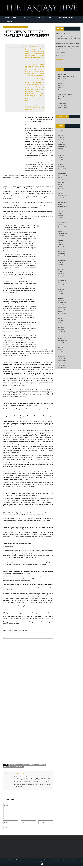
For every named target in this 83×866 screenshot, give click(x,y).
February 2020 (62, 302)
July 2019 (60, 318)
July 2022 (60, 238)
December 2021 (62, 253)
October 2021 (61, 258)
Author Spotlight (8, 27)
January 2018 (61, 358)
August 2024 (61, 182)
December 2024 (62, 173)
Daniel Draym (32, 764)
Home (7, 17)
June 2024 (61, 186)
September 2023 (62, 206)
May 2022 (60, 242)
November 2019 (62, 309)
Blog (14, 27)
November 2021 (62, 255)
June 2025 (60, 160)
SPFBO (60, 98)
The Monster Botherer (64, 92)
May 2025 (60, 162)
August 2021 (61, 262)
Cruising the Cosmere (64, 81)
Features (19, 27)
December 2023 (62, 200)
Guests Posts (61, 85)
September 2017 (62, 367)
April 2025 (61, 164)
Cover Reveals (62, 78)
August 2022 (61, 235)
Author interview (13, 764)
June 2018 (60, 347)
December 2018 (62, 334)
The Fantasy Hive (11, 39)
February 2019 (61, 329)
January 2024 (61, 197)
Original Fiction (62, 96)
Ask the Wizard (62, 74)
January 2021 (61, 278)
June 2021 (60, 267)
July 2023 (60, 211)
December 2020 (62, 280)
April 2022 (61, 244)
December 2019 (62, 307)
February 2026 (62, 142)
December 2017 (62, 360)
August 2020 (61, 289)
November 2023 (62, 202)
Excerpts (60, 83)
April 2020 (61, 298)
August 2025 (61, 155)
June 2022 (60, 240)
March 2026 (61, 139)
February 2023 (62, 222)
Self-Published (7, 766)
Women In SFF (62, 105)
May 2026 (60, 135)
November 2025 (62, 148)
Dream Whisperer (41, 764)
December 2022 (62, 226)
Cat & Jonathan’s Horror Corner (66, 76)
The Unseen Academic (64, 110)
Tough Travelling (62, 103)
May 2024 (60, 188)
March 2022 (61, 247)
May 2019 (60, 322)
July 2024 (60, 184)
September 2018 (62, 340)
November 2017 (62, 363)
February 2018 (61, 356)
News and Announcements (65, 94)
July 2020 (60, 291)
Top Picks (8, 21)
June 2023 (60, 213)
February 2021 (61, 276)
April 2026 (61, 137)
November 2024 (62, 175)
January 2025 (61, 171)
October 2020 (61, 285)
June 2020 (61, 293)
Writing (51, 17)
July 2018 (60, 345)
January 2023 (61, 224)
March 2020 (61, 300)
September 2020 (62, 287)
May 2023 (60, 215)
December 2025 (62, 146)
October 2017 (61, 365)
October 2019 (61, 311)
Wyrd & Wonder (62, 107)
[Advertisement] (14, 849)
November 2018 (62, 336)
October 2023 (61, 204)
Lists (59, 89)
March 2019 (61, 327)
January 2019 (61, 331)
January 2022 (61, 251)
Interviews (27, 17)
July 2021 (60, 264)
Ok (42, 863)
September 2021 (62, 260)
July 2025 (60, 157)
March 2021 (61, 273)
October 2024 (61, 177)
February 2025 (62, 168)
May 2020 (60, 296)
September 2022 (62, 233)
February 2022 (62, 249)
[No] (81, 862)
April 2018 (60, 351)
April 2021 (60, 271)
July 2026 (60, 130)
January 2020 (61, 305)
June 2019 (60, 320)
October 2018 (61, 338)
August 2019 (61, 316)
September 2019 (62, 313)
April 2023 (61, 218)
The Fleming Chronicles (18, 766)
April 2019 (60, 325)
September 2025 (62, 153)
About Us (16, 17)
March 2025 (61, 166)
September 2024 (62, 180)
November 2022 (62, 229)
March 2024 (61, 193)
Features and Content (66, 17)
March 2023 (61, 220)
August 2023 (61, 209)
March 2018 (61, 354)
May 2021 (60, 269)
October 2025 (61, 151)
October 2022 (61, 231)
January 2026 (61, 144)
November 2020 (62, 282)
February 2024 (62, 195)
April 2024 (61, 191)
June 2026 (61, 133)
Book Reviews (40, 17)
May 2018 (60, 349)
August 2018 (61, 343)
